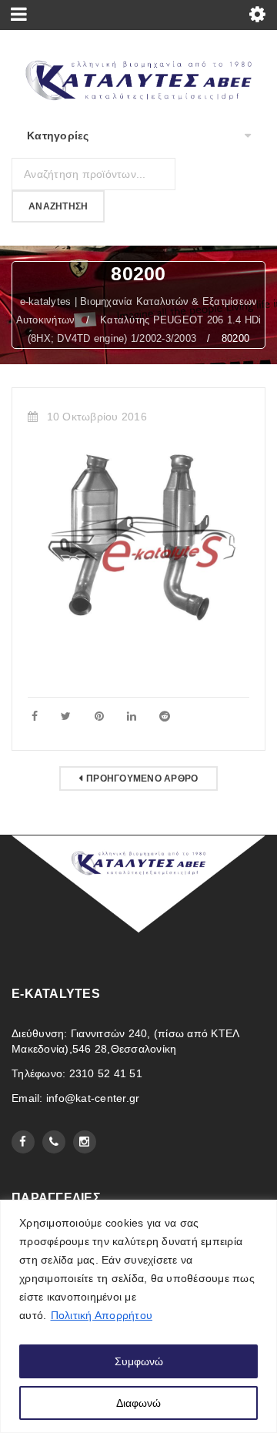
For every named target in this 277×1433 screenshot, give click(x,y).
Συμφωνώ (139, 1361)
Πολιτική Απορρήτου (102, 1315)
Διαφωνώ (138, 1403)
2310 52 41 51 (105, 1073)
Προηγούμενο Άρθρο (142, 778)
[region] (138, 1316)
